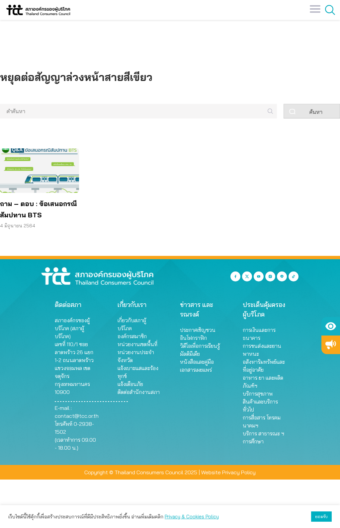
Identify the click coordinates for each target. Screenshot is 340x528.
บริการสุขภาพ (258, 393)
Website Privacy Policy (228, 472)
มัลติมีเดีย (190, 353)
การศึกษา (253, 441)
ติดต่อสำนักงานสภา (139, 392)
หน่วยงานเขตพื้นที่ (137, 344)
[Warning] (330, 345)
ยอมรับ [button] (321, 516)
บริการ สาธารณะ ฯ (263, 433)
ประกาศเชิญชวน (197, 330)
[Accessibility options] (330, 326)
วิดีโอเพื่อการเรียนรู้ (200, 345)
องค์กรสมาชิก (132, 336)
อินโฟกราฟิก (193, 338)
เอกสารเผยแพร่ (196, 369)
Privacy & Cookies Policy (192, 516)
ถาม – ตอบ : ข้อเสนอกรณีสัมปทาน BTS (38, 209)
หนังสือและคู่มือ (197, 361)
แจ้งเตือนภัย (130, 384)
